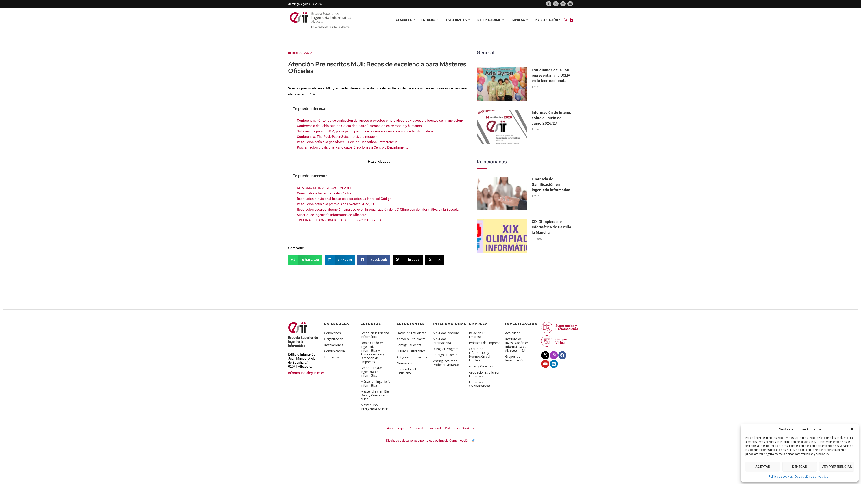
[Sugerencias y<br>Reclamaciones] (546, 327)
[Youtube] (545, 364)
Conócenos (332, 333)
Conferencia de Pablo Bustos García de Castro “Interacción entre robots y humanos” (360, 126)
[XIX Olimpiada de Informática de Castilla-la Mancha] (502, 236)
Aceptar (762, 467)
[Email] (570, 3)
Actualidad (512, 333)
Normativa (332, 357)
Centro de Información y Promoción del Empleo (479, 354)
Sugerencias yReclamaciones (566, 327)
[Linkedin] (554, 364)
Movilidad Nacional (446, 333)
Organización (333, 339)
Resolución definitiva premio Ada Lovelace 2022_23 (335, 204)
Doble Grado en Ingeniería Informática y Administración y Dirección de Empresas (373, 352)
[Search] (565, 20)
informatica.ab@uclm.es (306, 373)
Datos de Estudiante (411, 333)
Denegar (799, 467)
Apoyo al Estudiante (411, 339)
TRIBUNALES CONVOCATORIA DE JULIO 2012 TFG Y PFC (340, 220)
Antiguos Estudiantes (412, 357)
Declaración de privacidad (811, 476)
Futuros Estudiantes (411, 351)
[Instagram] (563, 3)
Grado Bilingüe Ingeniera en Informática (371, 371)
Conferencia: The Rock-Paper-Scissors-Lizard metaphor (338, 137)
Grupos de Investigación (514, 358)
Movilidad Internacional (442, 341)
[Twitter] (556, 3)
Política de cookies (781, 476)
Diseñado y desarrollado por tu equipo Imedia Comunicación (428, 440)
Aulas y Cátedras (481, 366)
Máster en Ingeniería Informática (375, 383)
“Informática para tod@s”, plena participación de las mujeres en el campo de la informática (365, 131)
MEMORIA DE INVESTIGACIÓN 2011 (324, 188)
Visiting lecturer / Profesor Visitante (446, 363)
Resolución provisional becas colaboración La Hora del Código (344, 199)
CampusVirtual (561, 341)
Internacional (488, 20)
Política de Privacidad (425, 428)
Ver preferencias (837, 467)
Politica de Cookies (459, 428)
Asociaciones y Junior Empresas (484, 374)
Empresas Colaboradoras (479, 384)
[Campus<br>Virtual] (546, 341)
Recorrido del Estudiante (406, 371)
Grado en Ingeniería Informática (375, 335)
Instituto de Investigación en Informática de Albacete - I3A (517, 344)
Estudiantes (456, 20)
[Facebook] (548, 3)
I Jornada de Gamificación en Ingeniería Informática (551, 184)
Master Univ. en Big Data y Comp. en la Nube (375, 395)
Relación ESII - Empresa (479, 335)
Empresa (518, 20)
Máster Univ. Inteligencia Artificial (375, 407)
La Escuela (336, 323)
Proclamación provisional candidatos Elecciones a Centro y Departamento (353, 147)
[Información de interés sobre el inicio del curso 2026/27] (502, 127)
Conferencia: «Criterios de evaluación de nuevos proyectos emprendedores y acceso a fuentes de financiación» (380, 121)
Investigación (546, 20)
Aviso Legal (395, 428)
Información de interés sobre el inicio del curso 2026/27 (551, 117)
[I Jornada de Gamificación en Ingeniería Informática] (502, 193)
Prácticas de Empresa (484, 343)
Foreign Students (409, 345)
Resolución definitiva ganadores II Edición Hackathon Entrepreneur (347, 142)
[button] (852, 429)
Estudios (428, 20)
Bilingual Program (446, 349)
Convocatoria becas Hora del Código (324, 193)
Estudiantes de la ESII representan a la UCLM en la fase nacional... (551, 75)
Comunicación (334, 351)
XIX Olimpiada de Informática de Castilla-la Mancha (552, 227)
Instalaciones (333, 345)
